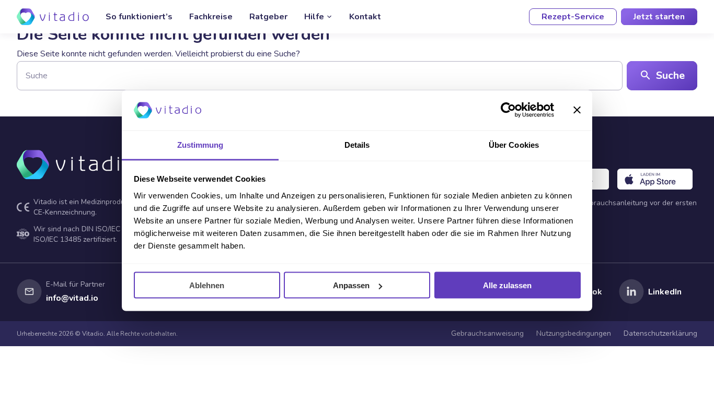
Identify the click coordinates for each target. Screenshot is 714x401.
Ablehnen (206, 285)
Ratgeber (268, 16)
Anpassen (351, 285)
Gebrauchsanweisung (487, 333)
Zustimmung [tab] (200, 144)
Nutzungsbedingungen (573, 333)
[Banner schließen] (577, 110)
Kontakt (365, 16)
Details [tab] (357, 144)
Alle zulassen (507, 285)
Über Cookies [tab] (514, 144)
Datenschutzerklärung (660, 333)
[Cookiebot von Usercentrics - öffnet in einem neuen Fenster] (508, 110)
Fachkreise (211, 16)
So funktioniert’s (139, 16)
